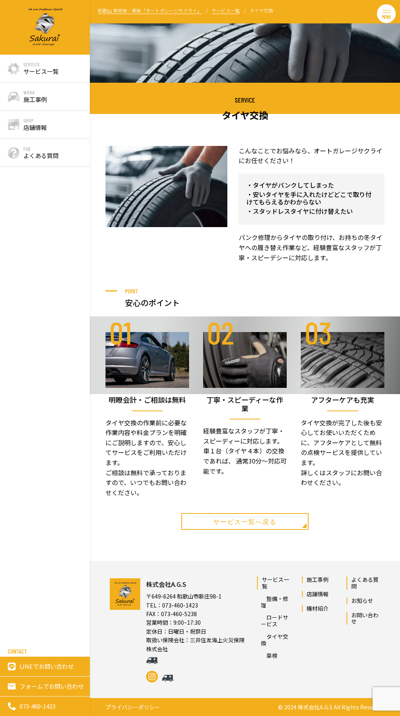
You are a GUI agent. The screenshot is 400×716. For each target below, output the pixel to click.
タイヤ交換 (101, 186)
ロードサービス (101, 152)
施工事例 (318, 579)
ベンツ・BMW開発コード (103, 79)
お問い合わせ (365, 618)
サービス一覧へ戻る (245, 521)
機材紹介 (318, 608)
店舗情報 (318, 594)
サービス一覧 (275, 583)
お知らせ (362, 600)
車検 (101, 208)
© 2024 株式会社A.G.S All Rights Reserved (331, 707)
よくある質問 (365, 583)
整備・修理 (101, 119)
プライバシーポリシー (132, 707)
